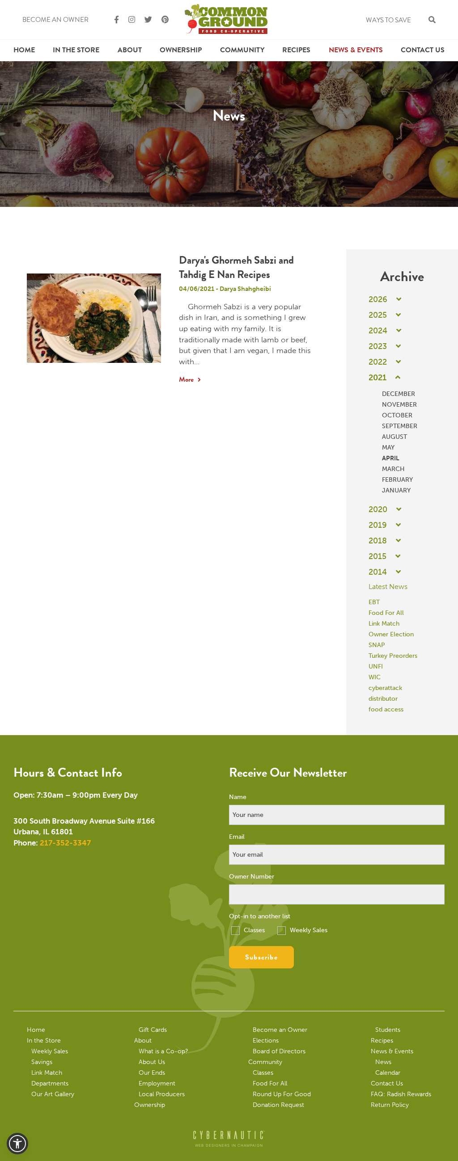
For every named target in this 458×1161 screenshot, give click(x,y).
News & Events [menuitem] (356, 50)
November (399, 404)
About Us (152, 1062)
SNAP (377, 645)
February (397, 480)
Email (237, 837)
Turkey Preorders (393, 656)
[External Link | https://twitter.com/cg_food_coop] (144, 20)
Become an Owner (55, 20)
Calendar (387, 1073)
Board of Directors (279, 1051)
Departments (49, 1083)
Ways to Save (388, 20)
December (398, 394)
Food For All (386, 613)
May (388, 447)
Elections (266, 1040)
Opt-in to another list (259, 916)
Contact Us (423, 50)
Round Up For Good (282, 1094)
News (383, 1062)
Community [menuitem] (242, 50)
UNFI (376, 666)
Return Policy (390, 1105)
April (390, 458)
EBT (374, 602)
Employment (157, 1083)
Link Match (384, 623)
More (187, 379)
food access (386, 709)
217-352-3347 (65, 842)
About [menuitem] (130, 50)
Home (24, 50)
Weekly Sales (307, 930)
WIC (375, 677)
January (396, 490)
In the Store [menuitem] (76, 50)
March (393, 469)
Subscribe (261, 957)
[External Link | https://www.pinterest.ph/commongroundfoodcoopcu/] (161, 20)
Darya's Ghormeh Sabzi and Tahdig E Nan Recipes (236, 267)
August (394, 437)
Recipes (296, 50)
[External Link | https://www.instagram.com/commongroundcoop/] (128, 20)
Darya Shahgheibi (245, 289)
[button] (17, 1143)
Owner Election (391, 634)
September (399, 426)
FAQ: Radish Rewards (401, 1094)
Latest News (388, 586)
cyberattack (385, 688)
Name (237, 797)
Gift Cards (153, 1030)
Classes (253, 930)
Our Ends (152, 1073)
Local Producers (162, 1094)
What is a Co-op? (163, 1051)
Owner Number (251, 877)
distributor (383, 698)
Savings (41, 1062)
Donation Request (278, 1105)
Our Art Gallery (52, 1094)
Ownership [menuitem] (181, 50)
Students (387, 1030)
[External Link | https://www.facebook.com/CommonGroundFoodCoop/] (112, 20)
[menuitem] (24, 50)
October (397, 415)
